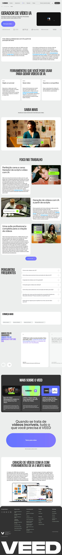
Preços (34, 3)
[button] (29, 3)
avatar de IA (10, 54)
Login (52, 3)
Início (2, 6)
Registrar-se (57, 3)
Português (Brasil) (4, 509)
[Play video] (31, 133)
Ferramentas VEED (6, 6)
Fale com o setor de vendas (45, 3)
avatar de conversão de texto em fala (30, 93)
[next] (9, 365)
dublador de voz (18, 190)
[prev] (3, 365)
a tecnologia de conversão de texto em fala (45, 53)
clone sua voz (44, 215)
